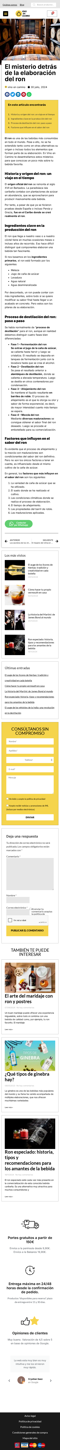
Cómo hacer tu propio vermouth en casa (39, 591)
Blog (22, 4)
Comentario (13, 856)
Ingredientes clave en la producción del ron (31, 118)
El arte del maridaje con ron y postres (29, 998)
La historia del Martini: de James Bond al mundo (41, 616)
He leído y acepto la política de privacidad (27, 799)
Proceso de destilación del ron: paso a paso (31, 123)
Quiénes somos (10, 4)
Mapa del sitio (30, 1438)
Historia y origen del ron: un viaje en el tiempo (33, 114)
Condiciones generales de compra (30, 1432)
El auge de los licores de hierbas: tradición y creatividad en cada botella (40, 569)
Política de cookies (30, 1426)
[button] (5, 13)
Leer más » (9, 1029)
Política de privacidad (30, 1421)
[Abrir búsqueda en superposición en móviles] (43, 4)
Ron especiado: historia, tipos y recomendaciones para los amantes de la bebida (41, 644)
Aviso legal (30, 1415)
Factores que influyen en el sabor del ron (30, 127)
